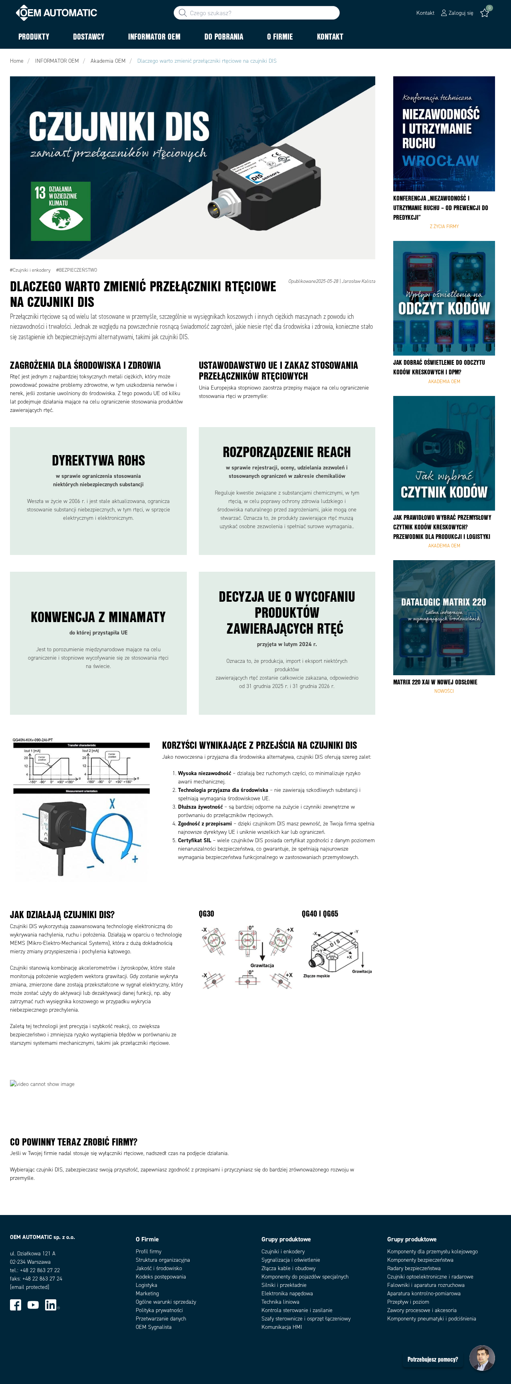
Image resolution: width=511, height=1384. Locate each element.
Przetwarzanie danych (161, 1318)
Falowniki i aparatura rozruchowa (426, 1285)
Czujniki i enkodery (283, 1251)
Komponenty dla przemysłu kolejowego (432, 1251)
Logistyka (146, 1285)
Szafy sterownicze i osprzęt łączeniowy (306, 1318)
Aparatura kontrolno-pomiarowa (424, 1293)
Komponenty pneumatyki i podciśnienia (431, 1318)
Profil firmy (148, 1251)
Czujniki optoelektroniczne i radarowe (430, 1276)
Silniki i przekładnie (284, 1285)
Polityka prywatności (159, 1310)
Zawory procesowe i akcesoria (422, 1310)
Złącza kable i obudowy (288, 1268)
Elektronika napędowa (287, 1293)
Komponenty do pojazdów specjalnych (305, 1276)
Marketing (147, 1293)
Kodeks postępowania (161, 1276)
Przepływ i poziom (408, 1301)
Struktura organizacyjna (163, 1260)
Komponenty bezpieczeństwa (420, 1260)
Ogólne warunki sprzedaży (166, 1301)
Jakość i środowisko (159, 1268)
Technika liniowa (280, 1301)
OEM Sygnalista (154, 1327)
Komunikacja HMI (281, 1327)
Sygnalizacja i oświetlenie (290, 1260)
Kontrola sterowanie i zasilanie (297, 1310)
